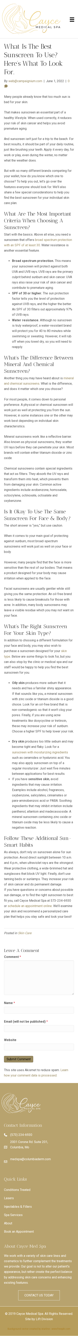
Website (10, 1040)
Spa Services (13, 1215)
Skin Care (24, 933)
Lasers (9, 1198)
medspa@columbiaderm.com (30, 1159)
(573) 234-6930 (21, 1135)
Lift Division (44, 1319)
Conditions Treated (17, 1190)
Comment (12, 957)
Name (9, 1003)
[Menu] (72, 20)
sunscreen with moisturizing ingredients (40, 752)
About (8, 1223)
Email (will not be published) (26, 1021)
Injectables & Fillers (18, 1207)
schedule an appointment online (30, 906)
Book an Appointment (19, 1231)
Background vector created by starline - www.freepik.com (39, 1328)
